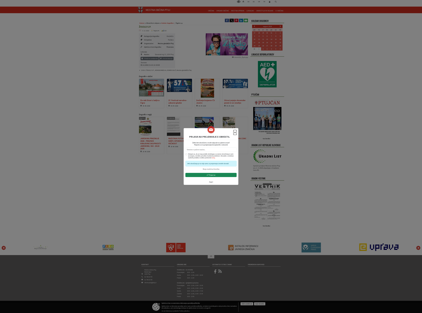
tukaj (213, 158)
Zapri (211, 182)
